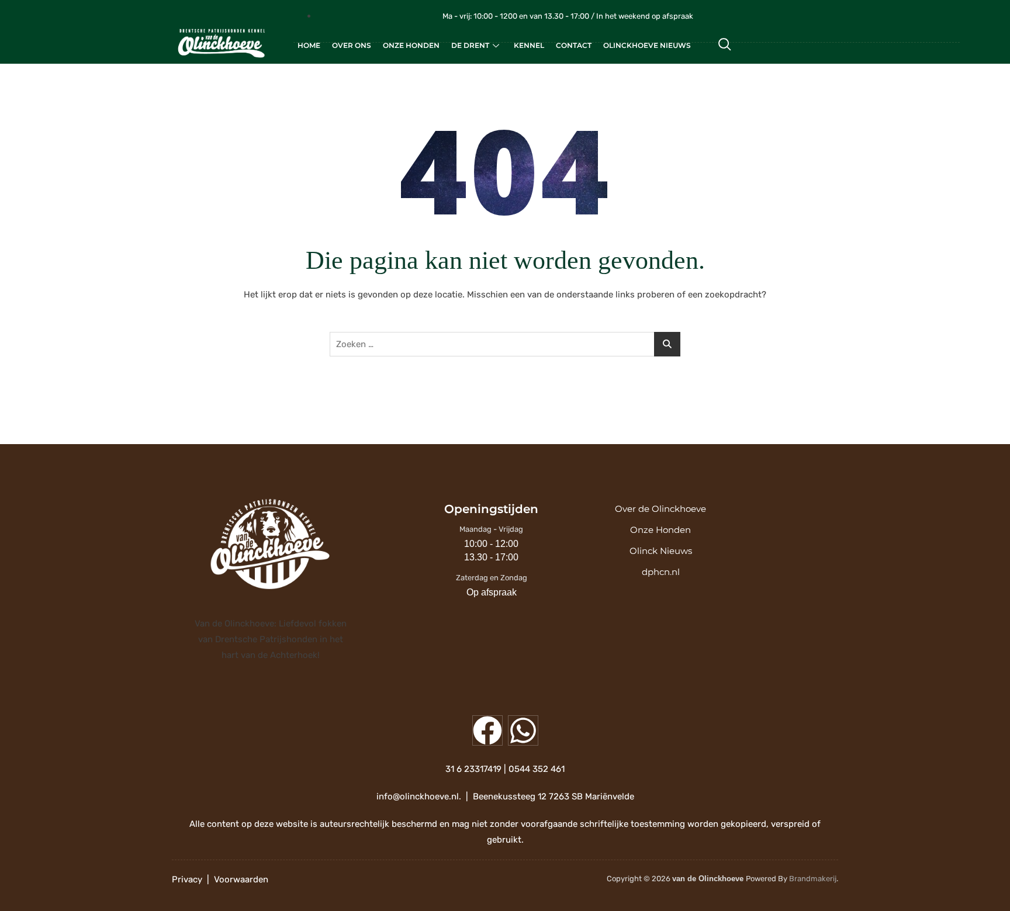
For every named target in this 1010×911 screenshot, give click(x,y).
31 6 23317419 (473, 769)
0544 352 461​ (537, 769)
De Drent (470, 45)
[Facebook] (487, 730)
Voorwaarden (241, 879)
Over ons (351, 45)
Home (309, 45)
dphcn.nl (661, 571)
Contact (574, 45)
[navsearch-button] (724, 45)
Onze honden (411, 45)
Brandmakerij (812, 878)
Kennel (529, 45)
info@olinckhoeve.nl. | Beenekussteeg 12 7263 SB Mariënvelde (505, 796)
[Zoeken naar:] (505, 344)
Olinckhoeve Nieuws (647, 45)
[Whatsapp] (523, 730)
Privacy (187, 879)
